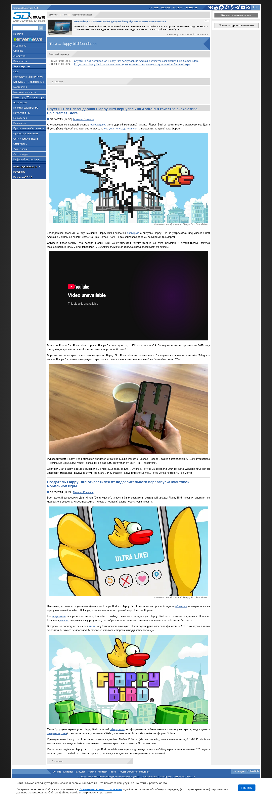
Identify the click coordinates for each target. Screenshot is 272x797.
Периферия (20, 118)
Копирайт (102, 772)
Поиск (113, 772)
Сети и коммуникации (25, 138)
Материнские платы (24, 92)
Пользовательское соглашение (134, 772)
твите (92, 626)
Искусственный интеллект (28, 76)
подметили (59, 616)
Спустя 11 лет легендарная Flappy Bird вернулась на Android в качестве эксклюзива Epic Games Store (136, 60)
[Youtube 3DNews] (216, 7)
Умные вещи (20, 149)
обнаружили (117, 729)
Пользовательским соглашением (100, 789)
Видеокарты (20, 61)
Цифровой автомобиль (26, 159)
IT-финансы (19, 45)
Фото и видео (20, 154)
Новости (18, 34)
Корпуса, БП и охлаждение (28, 82)
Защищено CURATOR (246, 771)
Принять (246, 787)
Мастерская (20, 87)
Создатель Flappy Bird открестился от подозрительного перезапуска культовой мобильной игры (132, 64)
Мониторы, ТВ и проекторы (28, 97)
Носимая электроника (25, 107)
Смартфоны (20, 144)
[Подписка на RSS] (248, 7)
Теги (64, 15)
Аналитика (19, 56)
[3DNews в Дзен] (227, 7)
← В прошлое (56, 81)
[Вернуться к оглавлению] (48, 119)
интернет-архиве (57, 733)
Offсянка (18, 51)
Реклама (165, 7)
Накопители (20, 102)
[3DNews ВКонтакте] (210, 7)
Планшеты (19, 123)
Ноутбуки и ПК (21, 113)
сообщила (133, 232)
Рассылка (178, 7)
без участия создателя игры (121, 128)
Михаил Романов (83, 119)
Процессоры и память (25, 133)
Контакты (192, 7)
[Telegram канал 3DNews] (237, 7)
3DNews (53, 15)
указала (64, 620)
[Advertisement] (128, 95)
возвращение (98, 124)
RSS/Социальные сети (26, 166)
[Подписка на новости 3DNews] (243, 7)
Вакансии (22, 177)
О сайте (154, 7)
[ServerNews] (29, 39)
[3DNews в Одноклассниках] (232, 7)
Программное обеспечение (28, 128)
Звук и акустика (21, 66)
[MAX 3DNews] (221, 7)
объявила (181, 606)
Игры (16, 71)
